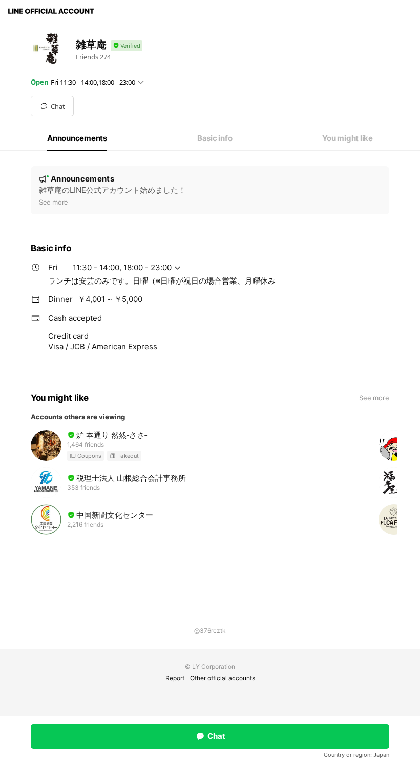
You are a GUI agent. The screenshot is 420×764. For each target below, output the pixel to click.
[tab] (77, 138)
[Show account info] (126, 46)
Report (174, 678)
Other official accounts (222, 678)
